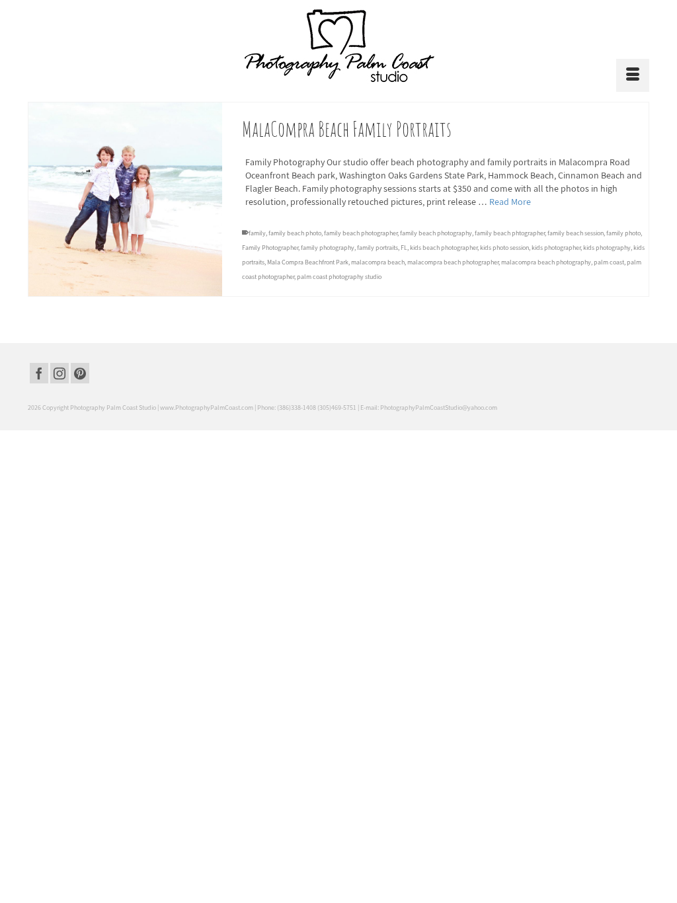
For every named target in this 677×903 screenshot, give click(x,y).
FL (404, 247)
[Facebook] (39, 373)
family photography (327, 247)
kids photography (607, 247)
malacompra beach (378, 262)
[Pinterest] (80, 373)
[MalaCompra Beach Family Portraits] (125, 199)
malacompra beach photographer (452, 262)
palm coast (609, 262)
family (257, 233)
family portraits (377, 247)
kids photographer (556, 247)
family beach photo (294, 233)
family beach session (575, 233)
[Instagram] (59, 373)
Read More (510, 202)
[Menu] (632, 75)
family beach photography (436, 233)
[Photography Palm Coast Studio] (338, 45)
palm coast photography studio (339, 276)
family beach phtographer (510, 233)
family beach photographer (360, 233)
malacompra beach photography (546, 262)
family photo (623, 233)
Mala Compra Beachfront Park (307, 262)
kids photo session (504, 247)
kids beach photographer (443, 247)
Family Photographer (270, 247)
